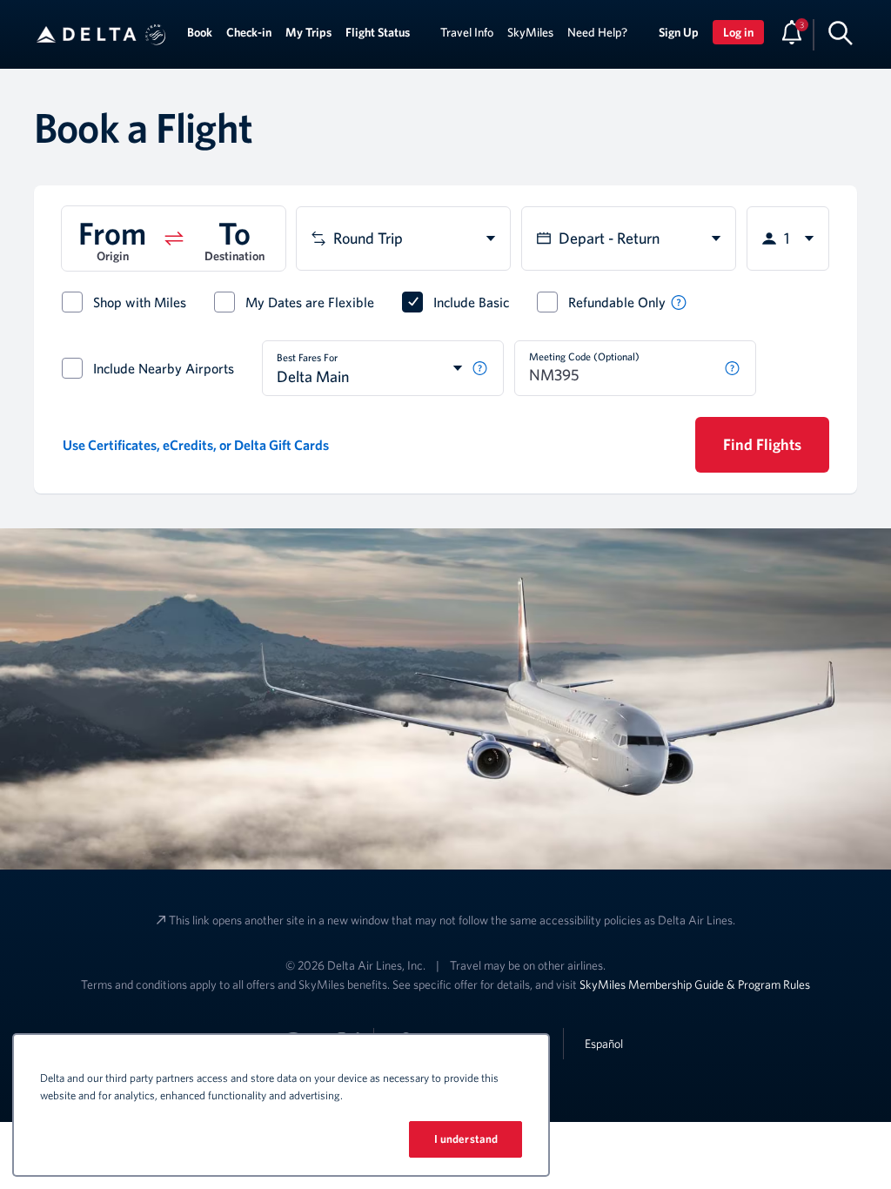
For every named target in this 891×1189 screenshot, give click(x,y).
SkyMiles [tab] (530, 32)
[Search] (840, 32)
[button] (155, 34)
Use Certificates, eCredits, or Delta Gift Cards (196, 445)
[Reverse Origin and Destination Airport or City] (174, 238)
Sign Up (679, 32)
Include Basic (471, 302)
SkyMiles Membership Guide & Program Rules (694, 984)
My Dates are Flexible (309, 302)
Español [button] (604, 1043)
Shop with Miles (139, 302)
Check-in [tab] (248, 32)
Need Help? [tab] (597, 32)
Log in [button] (738, 32)
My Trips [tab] (308, 32)
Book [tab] (199, 32)
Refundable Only (617, 302)
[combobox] (403, 238)
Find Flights (762, 444)
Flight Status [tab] (377, 32)
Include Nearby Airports (163, 368)
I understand (466, 1138)
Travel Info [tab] (466, 32)
